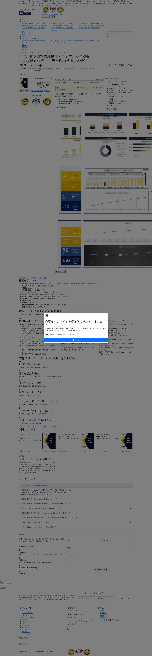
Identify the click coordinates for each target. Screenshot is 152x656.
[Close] (46, 315)
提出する (76, 340)
